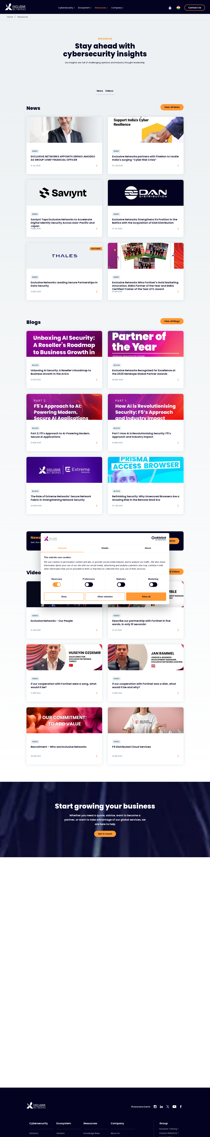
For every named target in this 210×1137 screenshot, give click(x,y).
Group (163, 1123)
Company (117, 1123)
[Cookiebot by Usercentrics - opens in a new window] (153, 538)
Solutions (33, 1133)
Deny (64, 596)
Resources (23, 16)
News (100, 90)
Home (11, 16)
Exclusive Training (168, 1128)
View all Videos (171, 571)
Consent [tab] (62, 548)
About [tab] (148, 548)
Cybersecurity (38, 1123)
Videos (109, 90)
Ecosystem (63, 1123)
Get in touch (105, 833)
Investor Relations (168, 1133)
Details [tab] (105, 548)
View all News (172, 107)
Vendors (60, 1133)
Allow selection (105, 596)
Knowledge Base (92, 1133)
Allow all (146, 596)
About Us (115, 1133)
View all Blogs (172, 321)
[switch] (89, 584)
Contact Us (194, 7)
